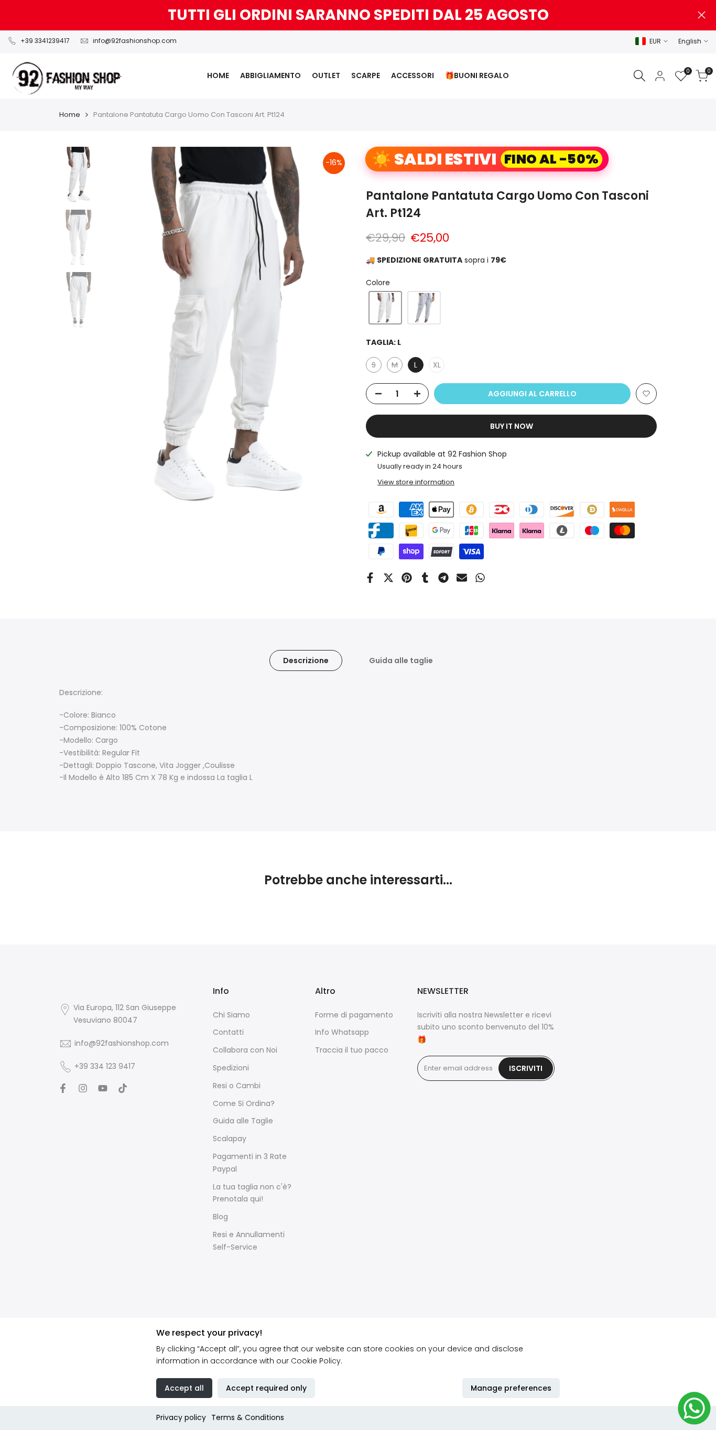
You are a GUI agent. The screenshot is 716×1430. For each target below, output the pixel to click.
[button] (385, 307)
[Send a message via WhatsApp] (694, 1408)
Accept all (184, 1388)
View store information (415, 482)
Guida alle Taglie (243, 1120)
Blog (220, 1216)
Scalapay (229, 1138)
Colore (378, 282)
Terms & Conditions (247, 1417)
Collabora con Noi (245, 1050)
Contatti (228, 1032)
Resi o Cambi (237, 1085)
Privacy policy (181, 1417)
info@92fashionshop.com (135, 40)
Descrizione (306, 660)
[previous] (123, 332)
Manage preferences (511, 1388)
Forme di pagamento (354, 1015)
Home (69, 115)
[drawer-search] (639, 76)
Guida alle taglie (401, 660)
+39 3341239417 (45, 40)
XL (437, 365)
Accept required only (266, 1388)
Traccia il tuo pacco (351, 1050)
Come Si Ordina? (244, 1103)
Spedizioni (231, 1068)
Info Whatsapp (342, 1032)
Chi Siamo (231, 1015)
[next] (329, 332)
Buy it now (511, 426)
